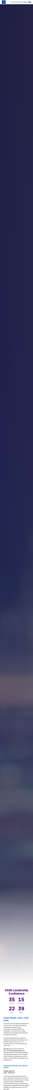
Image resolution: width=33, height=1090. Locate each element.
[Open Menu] (4, 2)
